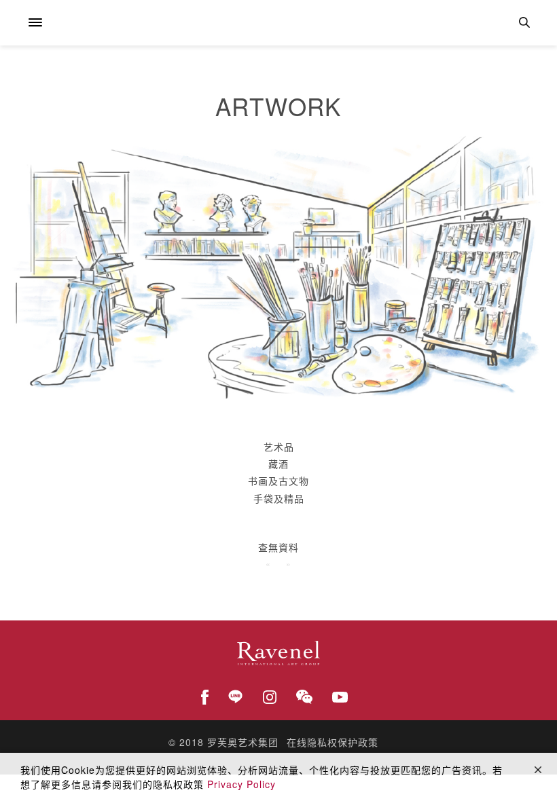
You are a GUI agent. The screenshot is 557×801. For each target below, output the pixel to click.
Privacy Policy (241, 784)
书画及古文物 (278, 480)
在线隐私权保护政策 (332, 742)
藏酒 (278, 463)
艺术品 (279, 446)
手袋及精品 (278, 498)
